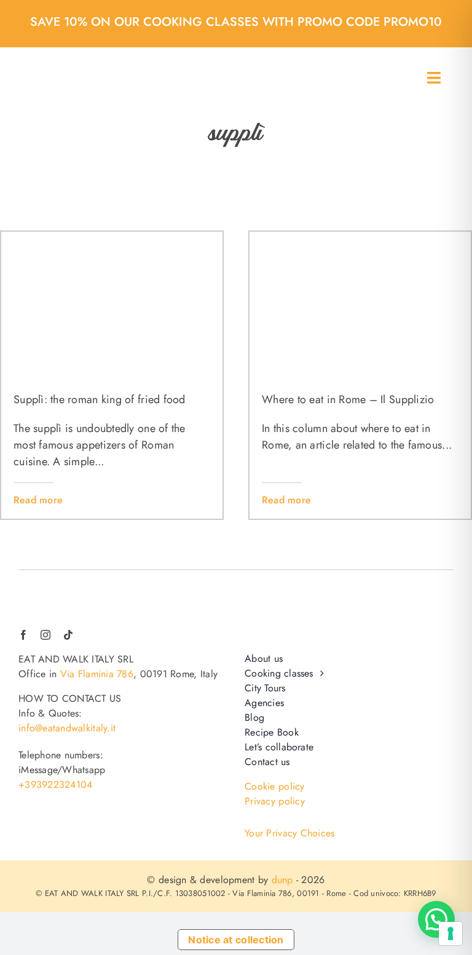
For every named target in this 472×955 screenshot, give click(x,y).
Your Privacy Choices (289, 833)
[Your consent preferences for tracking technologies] (450, 933)
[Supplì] (111, 237)
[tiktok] (68, 635)
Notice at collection (235, 939)
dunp (282, 880)
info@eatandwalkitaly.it (67, 728)
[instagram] (45, 635)
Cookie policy (275, 786)
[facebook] (23, 635)
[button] (436, 919)
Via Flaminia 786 (96, 674)
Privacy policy (275, 801)
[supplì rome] (360, 237)
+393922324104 (55, 784)
